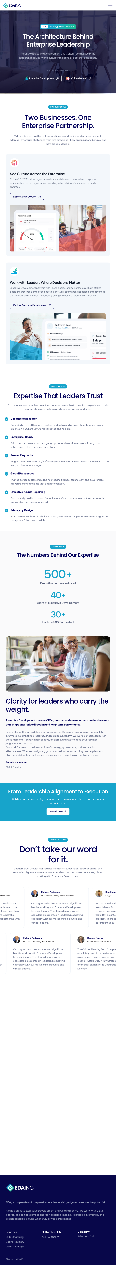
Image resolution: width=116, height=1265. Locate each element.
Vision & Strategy (15, 1246)
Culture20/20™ (51, 1237)
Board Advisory (15, 1241)
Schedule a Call (86, 1236)
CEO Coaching (15, 1237)
